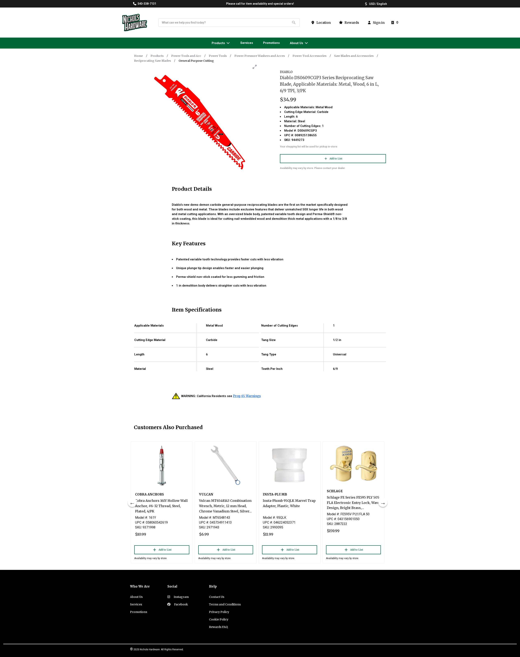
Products (157, 56)
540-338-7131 (147, 3)
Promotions (138, 612)
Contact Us (216, 597)
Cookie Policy (218, 619)
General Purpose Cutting (196, 61)
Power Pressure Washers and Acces (259, 56)
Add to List (335, 158)
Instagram (181, 597)
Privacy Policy (219, 612)
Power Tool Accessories (309, 56)
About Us (136, 597)
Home (138, 56)
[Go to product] (162, 465)
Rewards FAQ (218, 627)
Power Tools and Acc (186, 56)
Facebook (180, 604)
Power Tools (218, 56)
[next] (382, 502)
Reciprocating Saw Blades (152, 61)
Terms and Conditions (225, 604)
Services (136, 604)
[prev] (132, 502)
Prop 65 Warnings (247, 396)
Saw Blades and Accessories (354, 56)
